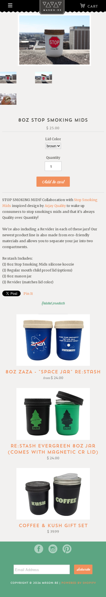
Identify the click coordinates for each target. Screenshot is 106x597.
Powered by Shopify (78, 582)
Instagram (52, 548)
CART (92, 6)
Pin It (28, 293)
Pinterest (67, 548)
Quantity (53, 157)
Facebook (38, 548)
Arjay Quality (55, 206)
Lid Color (53, 139)
